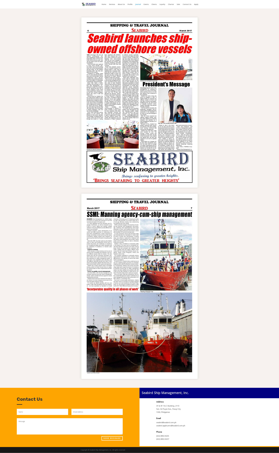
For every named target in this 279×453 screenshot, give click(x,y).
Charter (171, 4)
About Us (121, 4)
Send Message (112, 438)
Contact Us (187, 4)
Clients (154, 4)
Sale (178, 4)
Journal (138, 4)
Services (112, 4)
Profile (130, 4)
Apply (196, 4)
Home (104, 4)
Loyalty (162, 4)
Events (146, 4)
